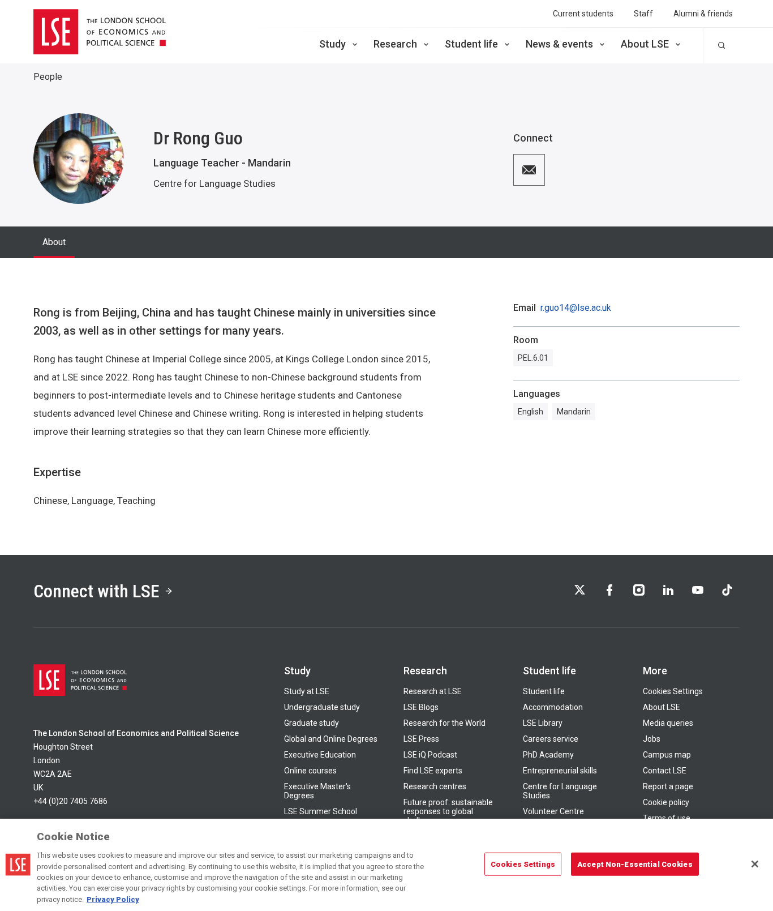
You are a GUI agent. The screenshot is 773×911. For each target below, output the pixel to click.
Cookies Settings (673, 691)
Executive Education (320, 754)
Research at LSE (432, 691)
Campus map (667, 754)
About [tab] (54, 242)
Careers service (550, 738)
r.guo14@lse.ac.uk (575, 308)
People (47, 76)
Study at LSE (306, 691)
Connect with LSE (96, 591)
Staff (643, 13)
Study (332, 44)
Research (395, 44)
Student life (471, 44)
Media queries (668, 723)
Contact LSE (664, 770)
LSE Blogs (421, 707)
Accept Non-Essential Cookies (635, 863)
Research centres (434, 786)
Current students (583, 13)
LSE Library (542, 723)
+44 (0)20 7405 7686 (70, 801)
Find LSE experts (432, 770)
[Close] (754, 864)
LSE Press (421, 738)
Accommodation (553, 707)
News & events (559, 44)
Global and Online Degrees (330, 738)
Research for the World (444, 723)
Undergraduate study (322, 707)
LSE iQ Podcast (430, 754)
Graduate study (311, 723)
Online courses (310, 770)
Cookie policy (666, 802)
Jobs (651, 738)
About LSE (645, 44)
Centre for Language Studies (214, 183)
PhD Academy (548, 754)
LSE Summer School (320, 811)
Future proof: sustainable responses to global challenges (448, 811)
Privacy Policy (113, 899)
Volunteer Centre (553, 811)
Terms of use (666, 818)
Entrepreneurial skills (560, 770)
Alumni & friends (703, 13)
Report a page (668, 786)
